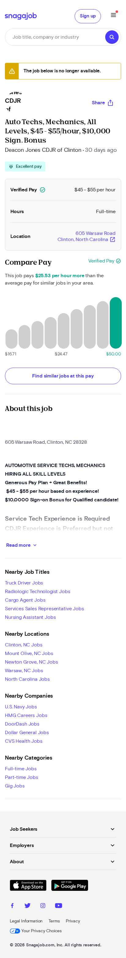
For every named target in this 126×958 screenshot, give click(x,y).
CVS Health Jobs (24, 741)
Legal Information (26, 921)
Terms (54, 921)
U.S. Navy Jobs (21, 706)
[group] (25, 166)
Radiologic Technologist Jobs (37, 591)
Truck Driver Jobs (24, 583)
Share (98, 102)
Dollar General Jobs (27, 732)
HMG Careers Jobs (26, 715)
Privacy (73, 921)
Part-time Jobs (21, 777)
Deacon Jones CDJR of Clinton (43, 150)
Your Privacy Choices (41, 931)
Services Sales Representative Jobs (44, 608)
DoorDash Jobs (22, 724)
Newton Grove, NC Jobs (31, 662)
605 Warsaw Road (86, 237)
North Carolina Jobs (27, 679)
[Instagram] (42, 906)
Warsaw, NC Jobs (24, 670)
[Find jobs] (112, 37)
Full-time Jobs (21, 768)
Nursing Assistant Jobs (30, 617)
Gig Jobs (15, 786)
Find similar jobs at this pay (63, 376)
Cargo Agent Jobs (25, 600)
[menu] (113, 16)
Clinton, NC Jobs (23, 644)
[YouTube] (58, 906)
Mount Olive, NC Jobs (29, 653)
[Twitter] (27, 906)
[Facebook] (12, 906)
